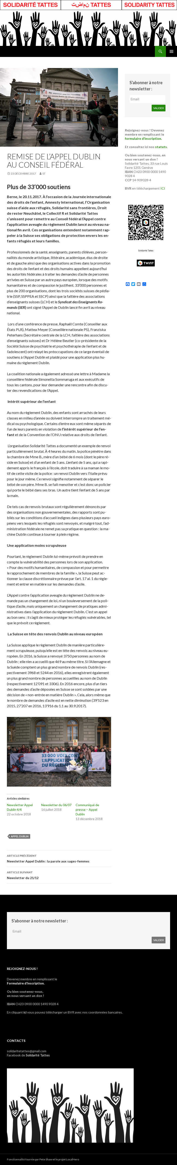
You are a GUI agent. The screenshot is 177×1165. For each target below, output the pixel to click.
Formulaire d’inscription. (25, 983)
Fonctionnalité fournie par (23, 1159)
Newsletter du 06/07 (56, 805)
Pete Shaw (45, 1159)
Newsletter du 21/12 (22, 875)
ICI (162, 188)
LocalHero (72, 1159)
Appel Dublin (20, 836)
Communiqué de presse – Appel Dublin (87, 809)
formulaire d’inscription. (143, 138)
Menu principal (171, 51)
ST (43, 173)
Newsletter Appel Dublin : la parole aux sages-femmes (48, 858)
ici (25, 1012)
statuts (161, 147)
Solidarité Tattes (38, 1055)
